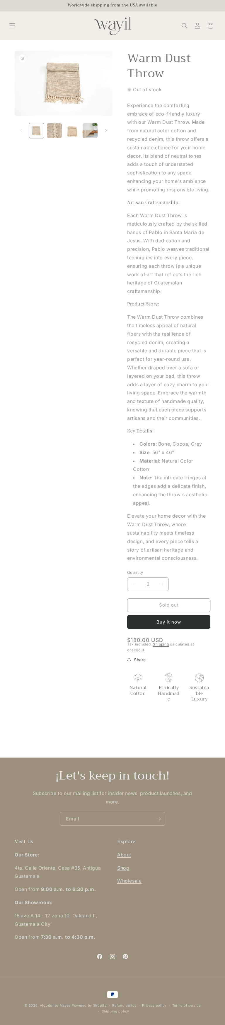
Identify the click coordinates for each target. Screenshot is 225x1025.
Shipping (161, 644)
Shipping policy (115, 1011)
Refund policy (124, 1005)
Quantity (135, 572)
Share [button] (140, 659)
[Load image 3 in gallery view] (72, 130)
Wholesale (129, 881)
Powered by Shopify (89, 1005)
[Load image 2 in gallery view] (54, 130)
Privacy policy (154, 1005)
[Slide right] (106, 130)
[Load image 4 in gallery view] (90, 130)
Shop (123, 868)
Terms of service (186, 1005)
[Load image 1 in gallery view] (36, 130)
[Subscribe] (158, 819)
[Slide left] (21, 130)
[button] (12, 25)
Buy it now (168, 622)
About (124, 855)
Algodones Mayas (55, 1005)
